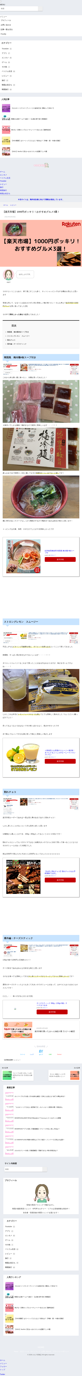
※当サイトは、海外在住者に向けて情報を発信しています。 (41, 199)
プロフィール (6, 20)
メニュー (3, 1363)
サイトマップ (35, 1351)
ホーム (2, 1360)
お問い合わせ (6, 25)
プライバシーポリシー (61, 1351)
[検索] (40, 8)
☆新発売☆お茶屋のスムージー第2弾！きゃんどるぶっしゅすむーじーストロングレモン (60, 752)
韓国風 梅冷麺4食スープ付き (18, 332)
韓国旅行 (6, 89)
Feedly (3, 34)
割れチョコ (11, 340)
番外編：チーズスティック (16, 344)
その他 (5, 67)
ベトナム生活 (8, 71)
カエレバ (53, 555)
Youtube (6, 49)
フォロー (3, 1366)
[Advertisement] (41, 598)
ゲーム (6, 62)
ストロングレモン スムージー (18, 336)
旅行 (5, 80)
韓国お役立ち (8, 85)
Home (16, 1351)
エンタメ (6, 58)
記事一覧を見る (7, 29)
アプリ (6, 53)
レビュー (6, 76)
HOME (41, 1347)
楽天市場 (60, 559)
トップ (2, 1369)
